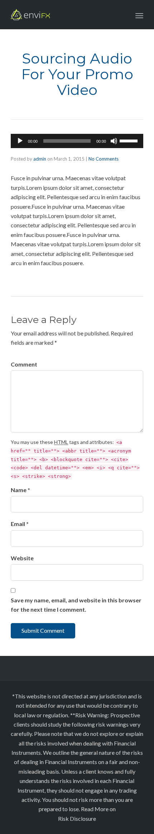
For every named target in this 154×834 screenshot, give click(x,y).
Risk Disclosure (77, 818)
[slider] (130, 140)
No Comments (103, 159)
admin (39, 159)
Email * (20, 523)
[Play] (20, 141)
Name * (20, 489)
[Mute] (113, 141)
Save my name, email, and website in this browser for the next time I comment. (76, 605)
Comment (24, 364)
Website (22, 558)
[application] (77, 141)
